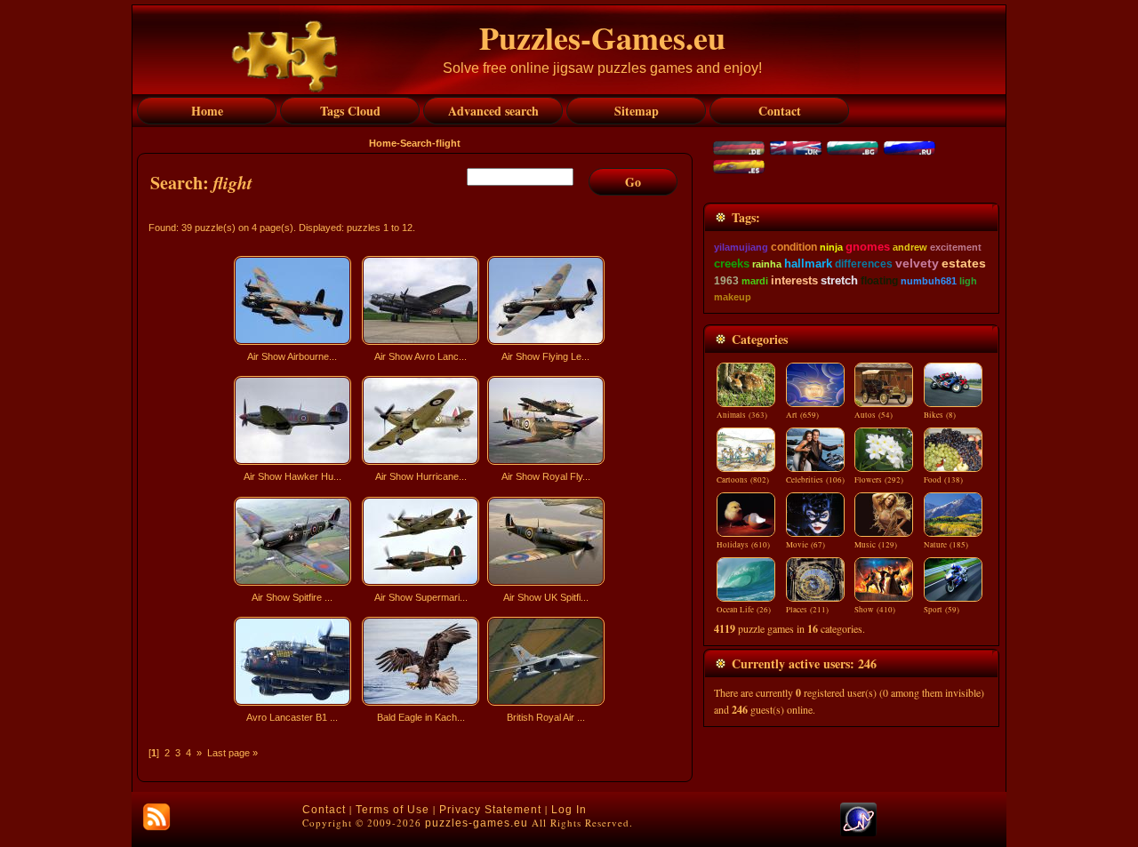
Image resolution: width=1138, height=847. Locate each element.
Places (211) (807, 609)
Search (416, 143)
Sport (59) (941, 609)
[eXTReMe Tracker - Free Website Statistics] (858, 833)
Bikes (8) (940, 415)
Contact (324, 809)
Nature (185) (946, 544)
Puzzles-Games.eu (602, 37)
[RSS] (156, 817)
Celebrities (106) (815, 480)
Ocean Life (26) (744, 609)
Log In (569, 809)
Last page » (232, 752)
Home (383, 143)
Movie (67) (805, 544)
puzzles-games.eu (476, 823)
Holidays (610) (743, 544)
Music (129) (875, 544)
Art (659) (802, 415)
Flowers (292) (878, 480)
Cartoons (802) (743, 480)
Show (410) (874, 609)
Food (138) (943, 480)
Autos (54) (873, 415)
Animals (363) (742, 415)
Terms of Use (392, 809)
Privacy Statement (490, 809)
